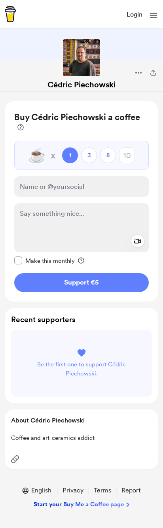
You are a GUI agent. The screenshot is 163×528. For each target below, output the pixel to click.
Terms (102, 490)
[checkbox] (44, 260)
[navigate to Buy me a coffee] (10, 14)
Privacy (73, 490)
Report (130, 490)
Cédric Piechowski (81, 84)
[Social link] (15, 459)
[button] (153, 15)
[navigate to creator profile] (81, 57)
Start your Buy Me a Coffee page (79, 504)
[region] (81, 201)
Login (134, 14)
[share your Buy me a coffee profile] (153, 72)
